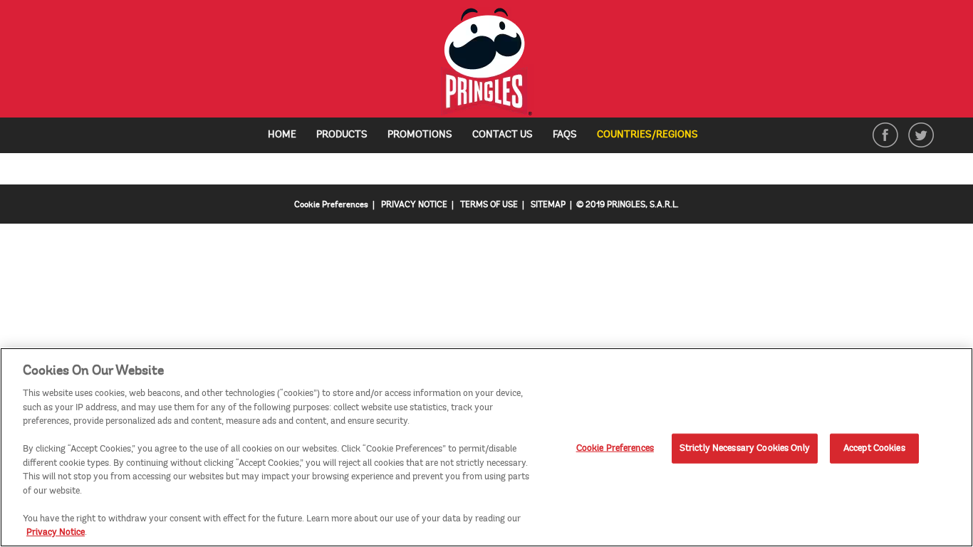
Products (342, 134)
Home (282, 134)
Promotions (419, 134)
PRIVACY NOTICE (414, 204)
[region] (486, 447)
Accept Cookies (874, 448)
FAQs (565, 134)
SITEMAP (548, 204)
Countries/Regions (653, 135)
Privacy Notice (55, 532)
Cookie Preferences (615, 448)
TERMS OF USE (489, 204)
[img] (487, 62)
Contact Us (502, 134)
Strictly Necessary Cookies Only (745, 448)
